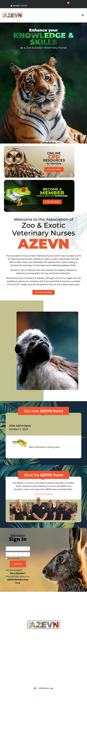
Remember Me (13, 558)
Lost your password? (14, 570)
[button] (83, 15)
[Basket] (68, 3)
